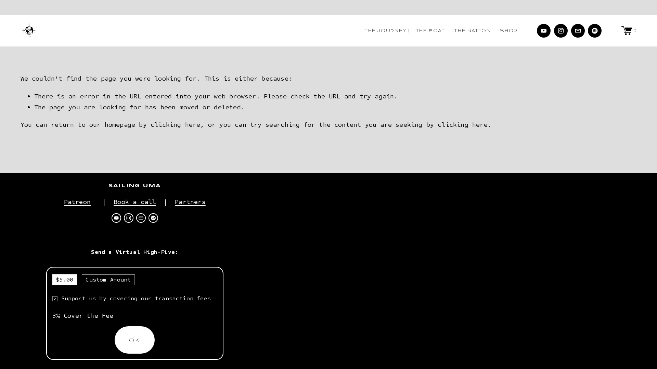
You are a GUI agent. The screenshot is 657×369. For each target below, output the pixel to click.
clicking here (175, 124)
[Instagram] (561, 31)
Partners (190, 202)
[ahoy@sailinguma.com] (578, 31)
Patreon (77, 202)
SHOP (508, 30)
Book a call (135, 202)
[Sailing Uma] (544, 31)
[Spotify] (595, 31)
